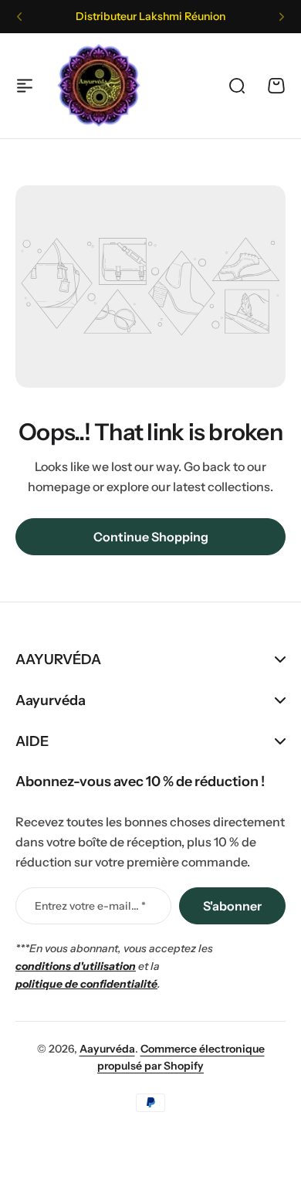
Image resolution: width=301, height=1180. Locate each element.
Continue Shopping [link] (150, 536)
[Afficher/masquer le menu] (25, 86)
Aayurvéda (107, 1049)
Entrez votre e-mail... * (90, 906)
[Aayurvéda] (99, 85)
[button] (19, 17)
